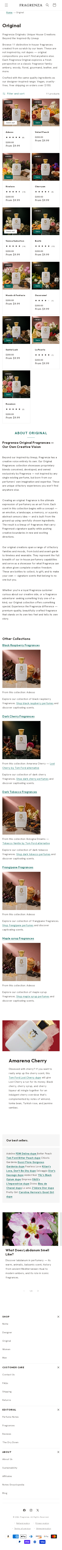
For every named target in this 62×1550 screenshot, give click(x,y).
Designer (7, 1332)
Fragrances (8, 1425)
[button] (6, 5)
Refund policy (23, 1523)
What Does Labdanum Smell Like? (27, 1252)
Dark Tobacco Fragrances (19, 792)
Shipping (7, 1391)
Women (6, 1349)
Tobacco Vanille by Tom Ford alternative (26, 843)
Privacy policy (42, 1523)
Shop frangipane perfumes (17, 925)
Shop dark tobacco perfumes (33, 854)
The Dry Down (10, 1442)
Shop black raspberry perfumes (34, 703)
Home (9, 12)
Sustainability (9, 1467)
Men (4, 1357)
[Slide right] (37, 1290)
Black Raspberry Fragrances (21, 645)
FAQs (5, 1383)
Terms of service (22, 1528)
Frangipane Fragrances (17, 867)
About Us (7, 1459)
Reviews (6, 1433)
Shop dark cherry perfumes (32, 778)
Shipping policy (43, 1528)
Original (6, 1340)
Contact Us (8, 1374)
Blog (4, 1493)
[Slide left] (24, 1290)
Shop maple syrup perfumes (32, 996)
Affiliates (7, 1476)
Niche (5, 1323)
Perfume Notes (10, 1416)
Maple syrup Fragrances (18, 938)
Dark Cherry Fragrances (18, 716)
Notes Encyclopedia (13, 1484)
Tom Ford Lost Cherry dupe (25, 1077)
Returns (6, 1400)
